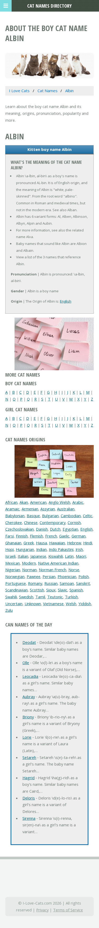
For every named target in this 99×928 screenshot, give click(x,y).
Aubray (28, 696)
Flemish (36, 536)
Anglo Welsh (59, 502)
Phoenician (67, 576)
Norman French (52, 569)
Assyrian (47, 508)
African (11, 502)
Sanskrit (83, 583)
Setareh (29, 757)
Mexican (12, 563)
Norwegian (15, 576)
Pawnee (33, 576)
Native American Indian (58, 563)
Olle (25, 662)
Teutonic (55, 596)
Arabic (77, 502)
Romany (35, 583)
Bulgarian (50, 515)
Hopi (9, 549)
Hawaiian (57, 542)
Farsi (9, 536)
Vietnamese (53, 603)
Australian (65, 508)
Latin (69, 556)
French (51, 536)
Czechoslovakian (19, 529)
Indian (41, 549)
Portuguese (15, 583)
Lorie (26, 737)
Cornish (74, 522)
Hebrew (74, 542)
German (79, 536)
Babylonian (15, 515)
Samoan (67, 583)
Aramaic (12, 508)
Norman (29, 569)
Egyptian (70, 529)
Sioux (51, 590)
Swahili (11, 596)
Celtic (87, 515)
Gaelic (64, 536)
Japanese (38, 556)
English (65, 301)
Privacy (42, 909)
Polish (83, 576)
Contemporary (52, 522)
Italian (23, 556)
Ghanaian (13, 542)
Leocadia (30, 676)
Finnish (22, 536)
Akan (24, 502)
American (38, 502)
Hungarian (25, 549)
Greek (28, 542)
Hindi (87, 542)
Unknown (33, 603)
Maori (81, 556)
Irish (79, 549)
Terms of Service (68, 909)
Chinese (30, 522)
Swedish (26, 596)
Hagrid (28, 777)
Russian (51, 583)
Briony (28, 716)
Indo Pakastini (61, 549)
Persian (49, 576)
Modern (29, 563)
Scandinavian (16, 590)
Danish (42, 529)
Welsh (71, 603)
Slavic (62, 590)
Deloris (28, 798)
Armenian (30, 508)
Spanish (76, 590)
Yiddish (84, 603)
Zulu (9, 610)
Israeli (10, 556)
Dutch (55, 529)
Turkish (71, 596)
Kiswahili (55, 556)
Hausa (41, 542)
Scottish (37, 590)
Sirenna (28, 818)
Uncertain (13, 603)
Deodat (29, 642)
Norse (73, 569)
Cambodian (71, 515)
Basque (33, 515)
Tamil (40, 596)
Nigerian (12, 569)
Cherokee (13, 522)
